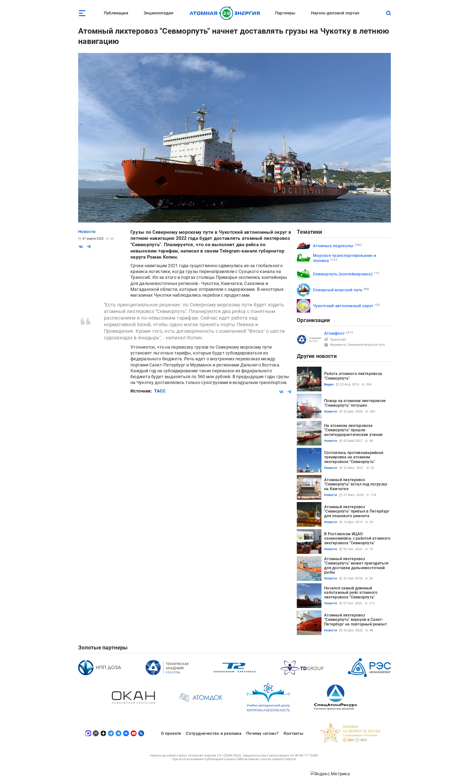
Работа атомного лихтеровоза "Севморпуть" (353, 375)
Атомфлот (334, 333)
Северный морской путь (337, 289)
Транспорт (338, 339)
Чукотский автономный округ (343, 305)
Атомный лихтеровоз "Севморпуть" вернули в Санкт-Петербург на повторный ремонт (355, 619)
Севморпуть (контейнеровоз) (343, 274)
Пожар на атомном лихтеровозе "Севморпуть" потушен (355, 402)
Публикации (116, 12)
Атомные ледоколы (333, 245)
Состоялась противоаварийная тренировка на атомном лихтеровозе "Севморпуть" (353, 457)
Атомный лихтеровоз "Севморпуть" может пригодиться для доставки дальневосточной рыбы (356, 565)
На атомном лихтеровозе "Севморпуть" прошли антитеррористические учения (353, 430)
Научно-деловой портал (335, 12)
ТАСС (160, 391)
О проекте (171, 733)
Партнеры (285, 12)
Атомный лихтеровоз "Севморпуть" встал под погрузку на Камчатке (355, 484)
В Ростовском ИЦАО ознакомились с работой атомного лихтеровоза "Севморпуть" (357, 538)
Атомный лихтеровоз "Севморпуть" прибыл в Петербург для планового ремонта (356, 511)
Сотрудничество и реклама (213, 733)
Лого (226, 13)
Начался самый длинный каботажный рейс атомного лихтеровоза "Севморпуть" (350, 592)
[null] (81, 246)
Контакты (293, 733)
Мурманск (338, 344)
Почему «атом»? (262, 733)
